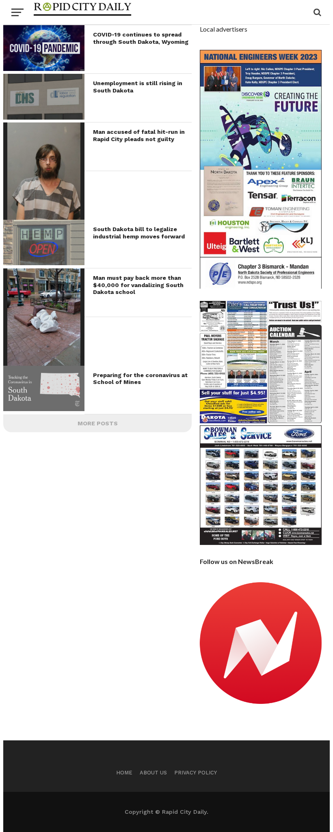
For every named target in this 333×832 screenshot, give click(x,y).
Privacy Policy (195, 773)
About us (153, 773)
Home (124, 773)
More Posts (98, 423)
